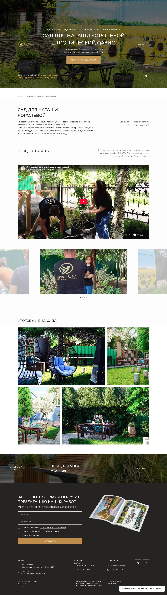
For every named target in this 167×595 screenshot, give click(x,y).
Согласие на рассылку (30, 535)
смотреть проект (141, 468)
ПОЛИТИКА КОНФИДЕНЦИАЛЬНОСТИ (87, 581)
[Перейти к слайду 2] (82, 297)
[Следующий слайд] (132, 271)
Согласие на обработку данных (87, 583)
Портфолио (82, 45)
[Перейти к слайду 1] (80, 297)
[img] (83, 468)
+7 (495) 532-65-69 (118, 565)
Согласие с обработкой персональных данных (40, 531)
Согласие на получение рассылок (88, 585)
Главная (53, 45)
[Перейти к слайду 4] (86, 297)
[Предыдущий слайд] (34, 271)
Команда (98, 45)
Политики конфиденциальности (53, 527)
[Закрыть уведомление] (163, 588)
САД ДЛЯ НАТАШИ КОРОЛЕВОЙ (46, 96)
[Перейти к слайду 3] (84, 297)
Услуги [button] (67, 45)
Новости (113, 45)
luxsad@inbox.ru (117, 570)
